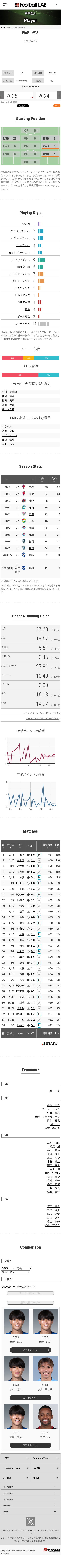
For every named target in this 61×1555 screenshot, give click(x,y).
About (36, 1478)
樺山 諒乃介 (52, 1225)
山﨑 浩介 (53, 1105)
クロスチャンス (21, 280)
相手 (20, 844)
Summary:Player (11, 1468)
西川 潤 (55, 1169)
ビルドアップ (22, 295)
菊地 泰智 (53, 1176)
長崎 (31, 555)
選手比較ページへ (30, 1302)
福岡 (31, 541)
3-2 (33, 888)
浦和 (21, 905)
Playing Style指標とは (14, 338)
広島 (21, 979)
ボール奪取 (23, 316)
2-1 (33, 928)
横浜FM (20, 894)
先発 (54, 478)
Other (5, 1512)
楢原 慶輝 (53, 1184)
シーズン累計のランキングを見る (42, 718)
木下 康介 (8, 444)
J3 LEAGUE (8, 1499)
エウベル (7, 426)
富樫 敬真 (53, 1210)
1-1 (33, 860)
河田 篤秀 (53, 1206)
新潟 (21, 917)
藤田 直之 (53, 1165)
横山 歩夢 (53, 1221)
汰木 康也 (8, 430)
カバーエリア (22, 323)
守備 (27, 309)
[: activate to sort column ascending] (13, 479)
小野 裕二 (53, 1161)
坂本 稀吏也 (52, 1128)
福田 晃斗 (53, 1150)
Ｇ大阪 (20, 860)
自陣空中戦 (23, 302)
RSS (57, 105)
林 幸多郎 (8, 409)
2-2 (33, 922)
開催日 (10, 844)
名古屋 (20, 866)
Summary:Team (41, 1458)
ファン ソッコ (51, 1109)
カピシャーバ (9, 435)
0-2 (33, 979)
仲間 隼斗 (8, 396)
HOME (3, 27)
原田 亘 (55, 1124)
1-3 (33, 894)
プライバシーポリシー (30, 1530)
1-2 (33, 871)
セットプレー (19, 252)
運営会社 (44, 1530)
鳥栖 (31, 514)
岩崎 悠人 (53, 1217)
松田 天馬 (8, 400)
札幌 (31, 500)
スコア (31, 845)
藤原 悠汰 (53, 1213)
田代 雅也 (53, 1120)
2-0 (33, 905)
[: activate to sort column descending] (6, 479)
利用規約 (6, 1530)
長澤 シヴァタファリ (47, 1116)
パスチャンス (22, 288)
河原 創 (55, 1146)
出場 (42, 478)
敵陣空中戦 (23, 266)
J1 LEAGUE (8, 1487)
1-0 (33, 866)
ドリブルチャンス (20, 273)
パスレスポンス (21, 259)
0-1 (33, 877)
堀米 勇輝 (53, 1192)
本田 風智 (53, 1157)
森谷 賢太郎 (52, 1173)
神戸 (21, 877)
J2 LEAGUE (8, 1493)
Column (7, 1478)
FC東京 (20, 883)
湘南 (31, 507)
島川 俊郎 (53, 1142)
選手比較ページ (30, 1350)
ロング (23, 245)
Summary (7, 1506)
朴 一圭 (55, 1091)
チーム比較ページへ (30, 1293)
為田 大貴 (8, 405)
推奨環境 (15, 1530)
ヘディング (20, 238)
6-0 (33, 940)
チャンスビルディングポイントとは (41, 712)
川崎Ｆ (20, 900)
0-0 (33, 911)
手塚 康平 (53, 1154)
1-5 (33, 854)
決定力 (26, 224)
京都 (31, 487)
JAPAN (36, 1468)
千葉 (31, 521)
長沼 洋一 (53, 1180)
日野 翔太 (53, 1188)
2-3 (33, 991)
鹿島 (21, 922)
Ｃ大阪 (20, 871)
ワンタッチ (20, 231)
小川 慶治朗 (9, 391)
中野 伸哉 (53, 1112)
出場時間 (48, 844)
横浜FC (20, 928)
